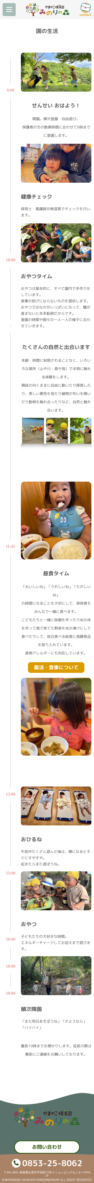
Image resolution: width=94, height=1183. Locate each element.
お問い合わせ (47, 1146)
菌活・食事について (56, 667)
